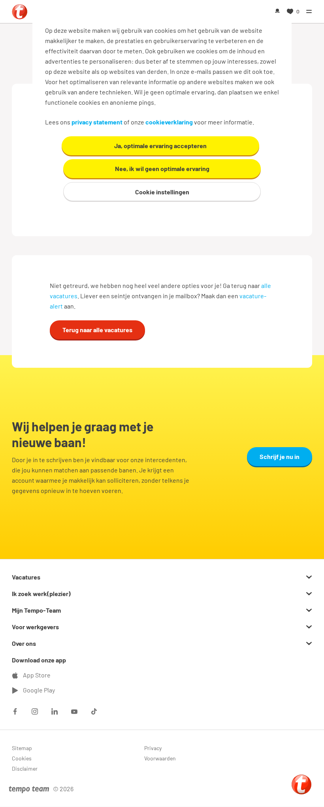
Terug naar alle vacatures (97, 329)
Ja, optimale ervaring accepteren (160, 145)
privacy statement (97, 122)
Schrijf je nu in (280, 456)
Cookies (22, 758)
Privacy (153, 748)
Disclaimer (25, 768)
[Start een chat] (301, 784)
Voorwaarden (160, 758)
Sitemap (22, 748)
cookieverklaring (169, 122)
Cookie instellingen (162, 192)
